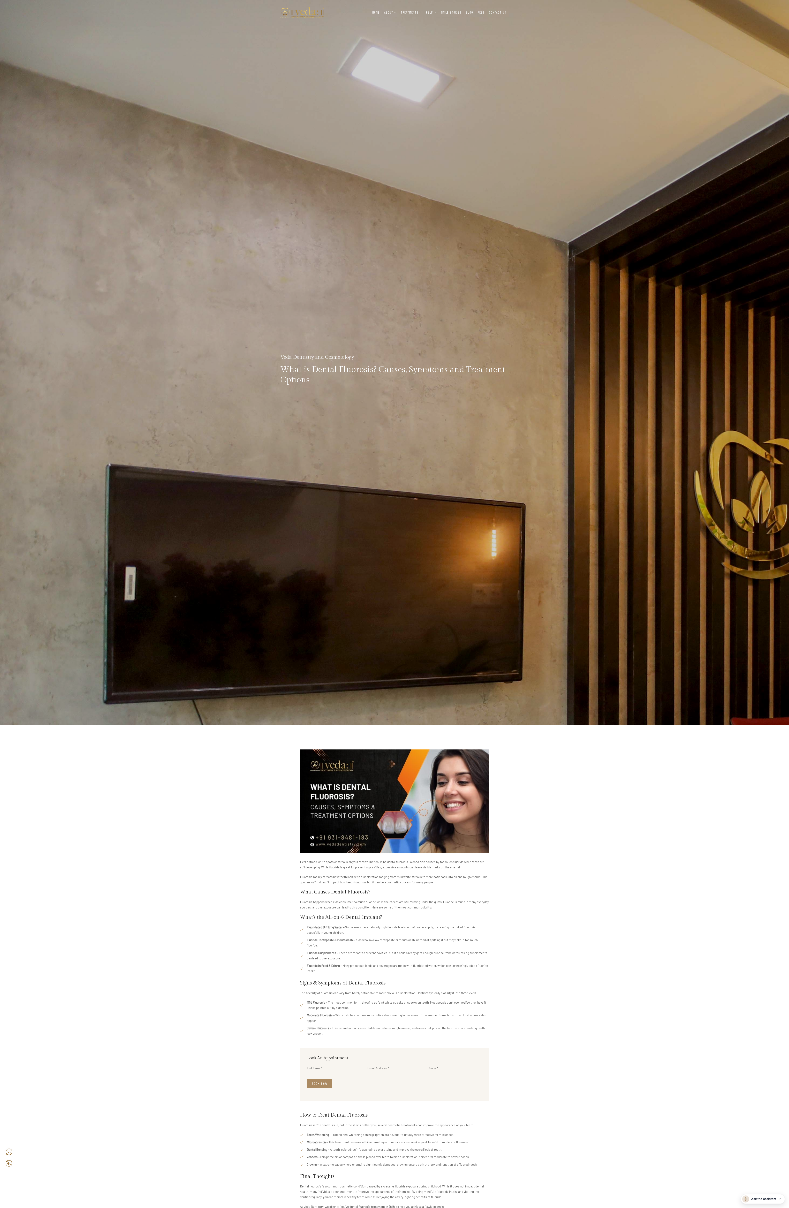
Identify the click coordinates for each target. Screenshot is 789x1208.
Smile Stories (451, 12)
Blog (469, 12)
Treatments (410, 12)
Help (429, 12)
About (388, 12)
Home (376, 12)
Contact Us (497, 12)
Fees (481, 12)
